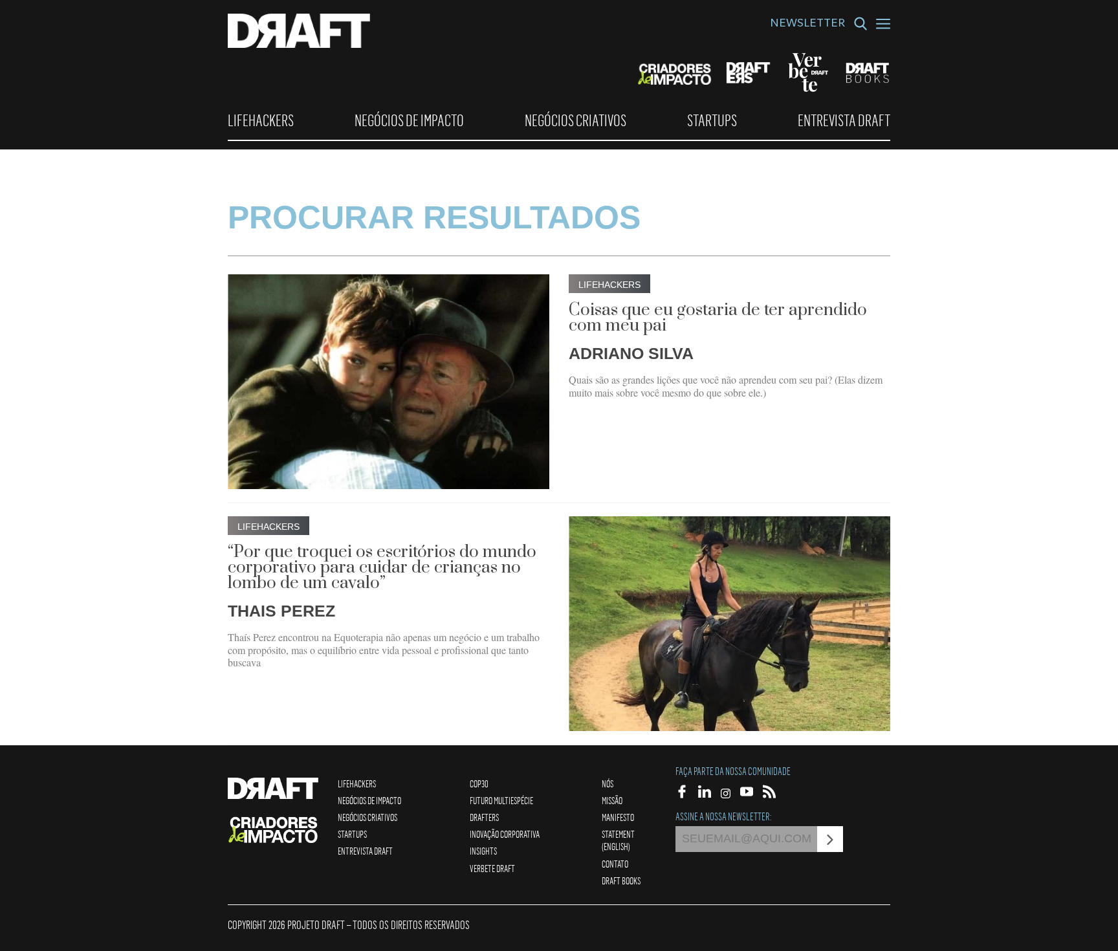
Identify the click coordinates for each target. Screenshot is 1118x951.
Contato (615, 863)
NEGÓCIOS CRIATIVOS (575, 120)
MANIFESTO (618, 817)
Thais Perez (281, 611)
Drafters (484, 817)
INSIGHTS (483, 851)
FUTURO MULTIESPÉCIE (501, 800)
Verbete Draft (492, 868)
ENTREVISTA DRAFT (844, 120)
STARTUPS (712, 120)
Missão (612, 800)
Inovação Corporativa (505, 834)
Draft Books (621, 880)
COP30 (479, 783)
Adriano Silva (631, 353)
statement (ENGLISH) (618, 840)
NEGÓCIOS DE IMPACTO (409, 120)
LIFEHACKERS (261, 120)
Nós (607, 783)
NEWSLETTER (807, 24)
